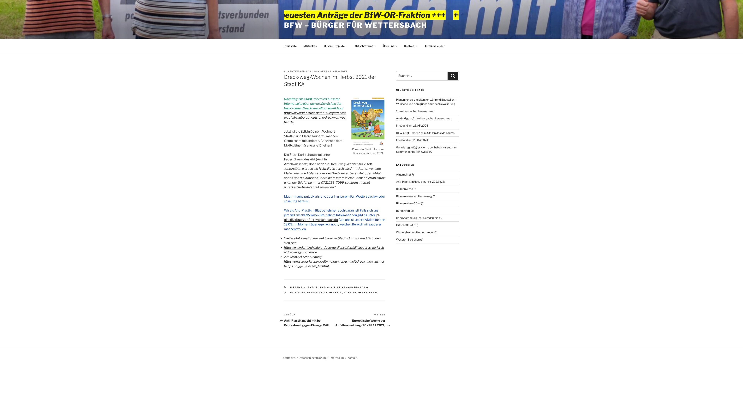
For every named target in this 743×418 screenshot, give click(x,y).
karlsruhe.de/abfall (305, 187)
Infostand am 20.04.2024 (412, 140)
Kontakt (409, 46)
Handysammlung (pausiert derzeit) (417, 217)
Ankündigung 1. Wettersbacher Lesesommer (423, 118)
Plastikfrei (368, 292)
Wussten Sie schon (408, 239)
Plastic (335, 292)
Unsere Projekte (334, 46)
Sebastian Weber (334, 71)
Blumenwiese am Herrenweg (414, 196)
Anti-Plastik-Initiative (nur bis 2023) (338, 287)
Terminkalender (435, 46)
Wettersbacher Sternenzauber (415, 232)
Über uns (388, 46)
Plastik (350, 292)
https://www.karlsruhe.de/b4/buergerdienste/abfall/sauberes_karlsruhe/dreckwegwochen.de (315, 117)
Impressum (337, 357)
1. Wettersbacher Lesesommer (415, 111)
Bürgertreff (403, 210)
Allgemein (297, 287)
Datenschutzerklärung (312, 357)
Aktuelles (310, 46)
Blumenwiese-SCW (408, 203)
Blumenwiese (404, 188)
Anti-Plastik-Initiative (308, 292)
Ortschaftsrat (364, 46)
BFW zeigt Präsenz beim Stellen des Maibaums (425, 132)
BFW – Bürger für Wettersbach (355, 25)
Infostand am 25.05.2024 (412, 125)
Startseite (290, 46)
